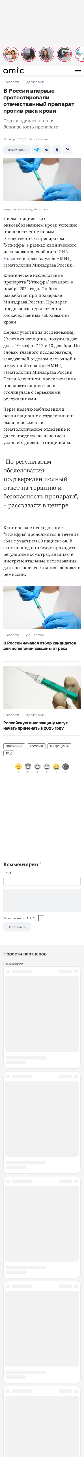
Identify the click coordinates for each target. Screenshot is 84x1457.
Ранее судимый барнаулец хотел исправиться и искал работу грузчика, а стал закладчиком (41, 1295)
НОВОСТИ (11, 82)
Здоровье (35, 82)
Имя (8, 872)
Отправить (17, 927)
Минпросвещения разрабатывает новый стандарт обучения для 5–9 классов (41, 1418)
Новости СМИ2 (13, 963)
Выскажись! (17, 150)
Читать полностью (42, 1395)
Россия (36, 746)
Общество (35, 635)
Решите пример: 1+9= (20, 918)
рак (9, 753)
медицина (59, 746)
